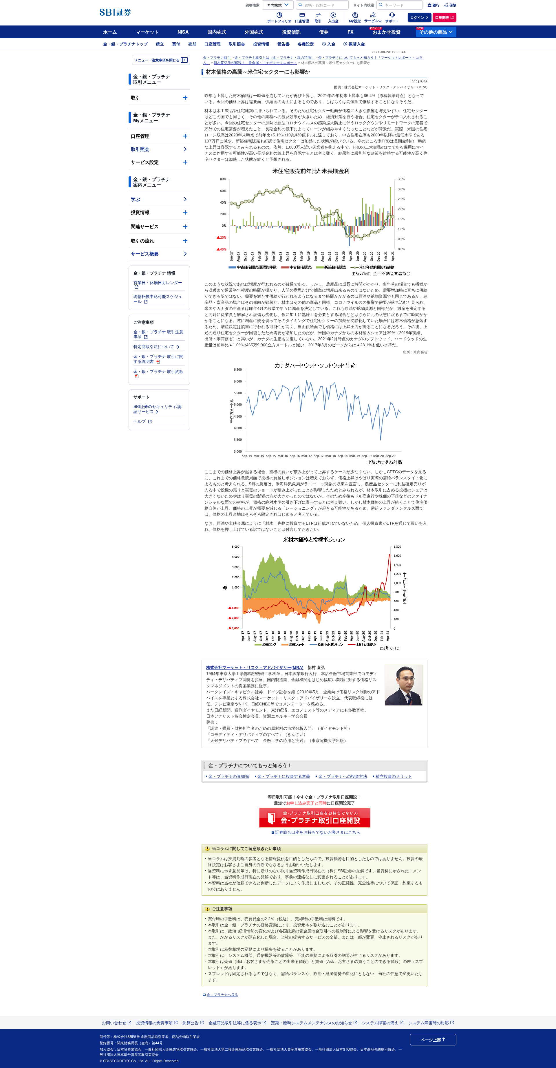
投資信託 (291, 31)
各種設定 (306, 44)
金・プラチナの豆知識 (229, 776)
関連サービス (145, 226)
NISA (183, 31)
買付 (176, 44)
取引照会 (237, 44)
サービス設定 (145, 162)
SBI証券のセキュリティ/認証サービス (157, 408)
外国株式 (254, 31)
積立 (160, 44)
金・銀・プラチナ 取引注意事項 (158, 334)
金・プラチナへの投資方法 (343, 776)
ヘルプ (140, 421)
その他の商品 (432, 31)
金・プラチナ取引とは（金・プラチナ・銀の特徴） (274, 58)
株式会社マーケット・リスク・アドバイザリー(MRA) (254, 667)
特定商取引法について (154, 346)
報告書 (283, 44)
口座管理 (212, 44)
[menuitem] (433, 5)
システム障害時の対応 (428, 1023)
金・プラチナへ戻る (222, 995)
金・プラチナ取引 (217, 58)
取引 (135, 97)
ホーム (110, 31)
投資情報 (261, 44)
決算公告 (190, 1023)
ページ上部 (431, 1040)
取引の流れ (142, 240)
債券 (323, 31)
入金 (331, 44)
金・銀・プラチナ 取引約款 (158, 371)
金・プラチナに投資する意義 (283, 776)
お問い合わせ (114, 1023)
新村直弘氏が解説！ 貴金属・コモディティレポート (255, 63)
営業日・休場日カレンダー (157, 282)
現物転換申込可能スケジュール (157, 298)
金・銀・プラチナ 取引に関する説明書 (158, 358)
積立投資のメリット (394, 776)
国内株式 (217, 31)
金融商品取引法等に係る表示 (235, 1023)
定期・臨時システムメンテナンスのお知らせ (311, 1023)
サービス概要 (145, 253)
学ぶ (135, 199)
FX (351, 31)
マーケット (147, 31)
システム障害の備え (380, 1023)
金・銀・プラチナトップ (125, 44)
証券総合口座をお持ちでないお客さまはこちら (317, 832)
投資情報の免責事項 (154, 1023)
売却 (192, 44)
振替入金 (357, 44)
